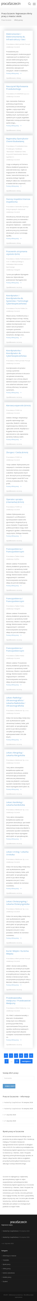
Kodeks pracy (7, 1277)
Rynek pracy (6, 1264)
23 (17, 1061)
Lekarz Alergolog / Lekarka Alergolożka (15, 754)
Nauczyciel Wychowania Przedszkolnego (17, 87)
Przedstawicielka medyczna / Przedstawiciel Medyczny (18, 1001)
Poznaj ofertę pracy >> (14, 73)
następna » (26, 1061)
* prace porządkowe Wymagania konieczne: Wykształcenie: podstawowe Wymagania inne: (17, 277)
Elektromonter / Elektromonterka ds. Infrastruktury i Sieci (15, 37)
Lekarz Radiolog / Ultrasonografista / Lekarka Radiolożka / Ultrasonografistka (15, 701)
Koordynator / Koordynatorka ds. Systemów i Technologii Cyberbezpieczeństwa (17, 299)
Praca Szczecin (6, 20)
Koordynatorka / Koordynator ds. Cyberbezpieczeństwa (16, 353)
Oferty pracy (7, 1269)
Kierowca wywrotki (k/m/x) (18, 405)
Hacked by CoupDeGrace (12, 1102)
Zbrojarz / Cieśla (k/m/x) (17, 452)
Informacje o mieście (9, 1256)
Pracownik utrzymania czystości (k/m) (16, 252)
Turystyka (6, 1260)
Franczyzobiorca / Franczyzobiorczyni (15, 550)
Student (5, 1281)
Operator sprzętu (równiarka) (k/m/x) (15, 500)
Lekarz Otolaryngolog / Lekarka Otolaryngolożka (17, 902)
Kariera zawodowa (9, 1273)
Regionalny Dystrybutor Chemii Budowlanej (17, 140)
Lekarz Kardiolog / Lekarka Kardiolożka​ (15, 803)
